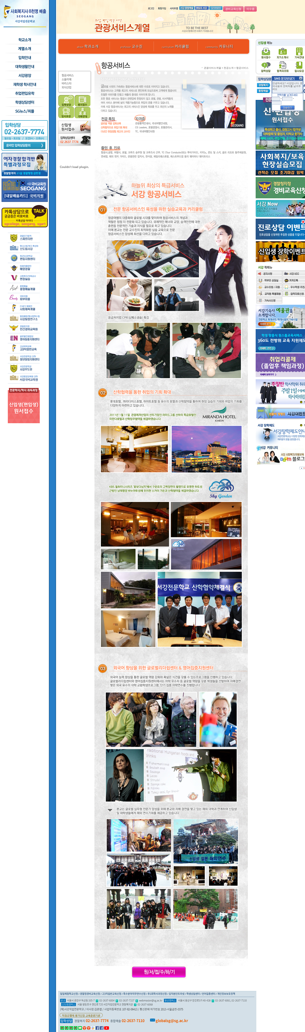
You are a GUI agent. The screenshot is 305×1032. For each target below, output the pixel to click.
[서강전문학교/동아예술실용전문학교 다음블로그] (93, 1027)
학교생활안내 (24, 66)
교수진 (132, 46)
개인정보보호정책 (226, 994)
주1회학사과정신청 (157, 994)
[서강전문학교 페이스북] (97, 1027)
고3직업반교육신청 (111, 994)
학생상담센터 (24, 102)
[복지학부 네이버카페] (71, 1027)
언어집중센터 (208, 994)
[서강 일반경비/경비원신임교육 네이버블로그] (80, 1027)
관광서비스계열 (212, 67)
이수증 (251, 8)
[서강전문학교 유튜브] (106, 1027)
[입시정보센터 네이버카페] (75, 1027)
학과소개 (88, 46)
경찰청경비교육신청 (90, 994)
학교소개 (24, 39)
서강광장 (24, 75)
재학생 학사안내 (24, 84)
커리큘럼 (175, 46)
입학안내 (24, 57)
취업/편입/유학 (24, 93)
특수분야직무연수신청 (134, 994)
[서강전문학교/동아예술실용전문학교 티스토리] (88, 1027)
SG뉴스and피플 (24, 111)
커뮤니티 (219, 46)
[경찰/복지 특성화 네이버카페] (62, 1027)
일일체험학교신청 (69, 994)
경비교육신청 (233, 8)
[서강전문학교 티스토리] (84, 1027)
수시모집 (24, 48)
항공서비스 (242, 67)
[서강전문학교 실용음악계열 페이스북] (101, 1027)
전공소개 (229, 67)
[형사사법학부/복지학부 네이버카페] (67, 1027)
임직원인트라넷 (176, 994)
